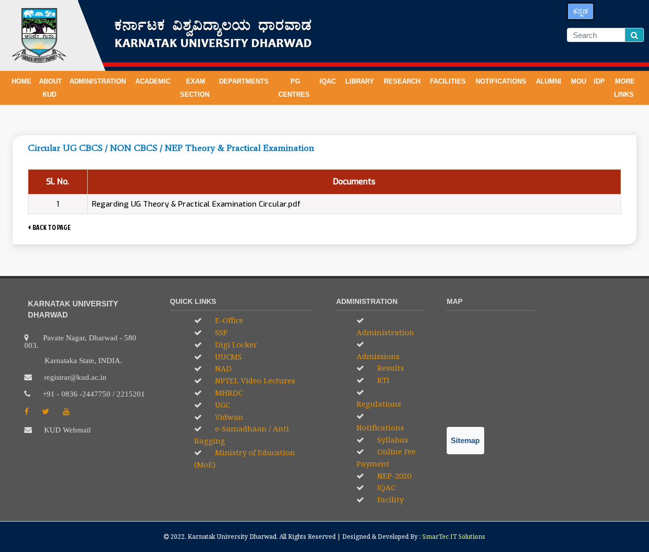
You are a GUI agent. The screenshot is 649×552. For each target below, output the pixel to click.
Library (360, 81)
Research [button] (403, 81)
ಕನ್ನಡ (580, 11)
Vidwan (228, 417)
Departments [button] (245, 81)
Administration (385, 332)
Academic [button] (153, 81)
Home (21, 81)
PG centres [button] (295, 87)
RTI (382, 380)
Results (389, 368)
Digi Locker (235, 344)
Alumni (549, 81)
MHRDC (228, 392)
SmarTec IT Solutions (453, 536)
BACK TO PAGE (50, 227)
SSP (220, 332)
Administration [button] (98, 81)
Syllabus (391, 440)
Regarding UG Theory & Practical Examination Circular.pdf (196, 204)
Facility (389, 499)
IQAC (328, 81)
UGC (221, 405)
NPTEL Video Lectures (254, 380)
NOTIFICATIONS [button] (502, 81)
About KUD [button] (50, 87)
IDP (599, 81)
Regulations (378, 404)
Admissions (378, 356)
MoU (578, 81)
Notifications (380, 427)
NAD (222, 368)
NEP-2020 (393, 475)
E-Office (228, 320)
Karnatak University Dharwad (232, 536)
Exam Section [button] (195, 87)
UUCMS (227, 356)
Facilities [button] (449, 81)
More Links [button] (625, 87)
